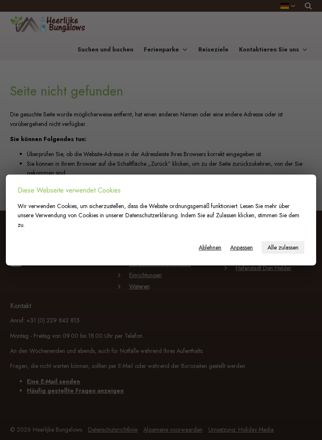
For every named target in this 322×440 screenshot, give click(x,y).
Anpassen (241, 247)
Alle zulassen (283, 247)
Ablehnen (210, 247)
